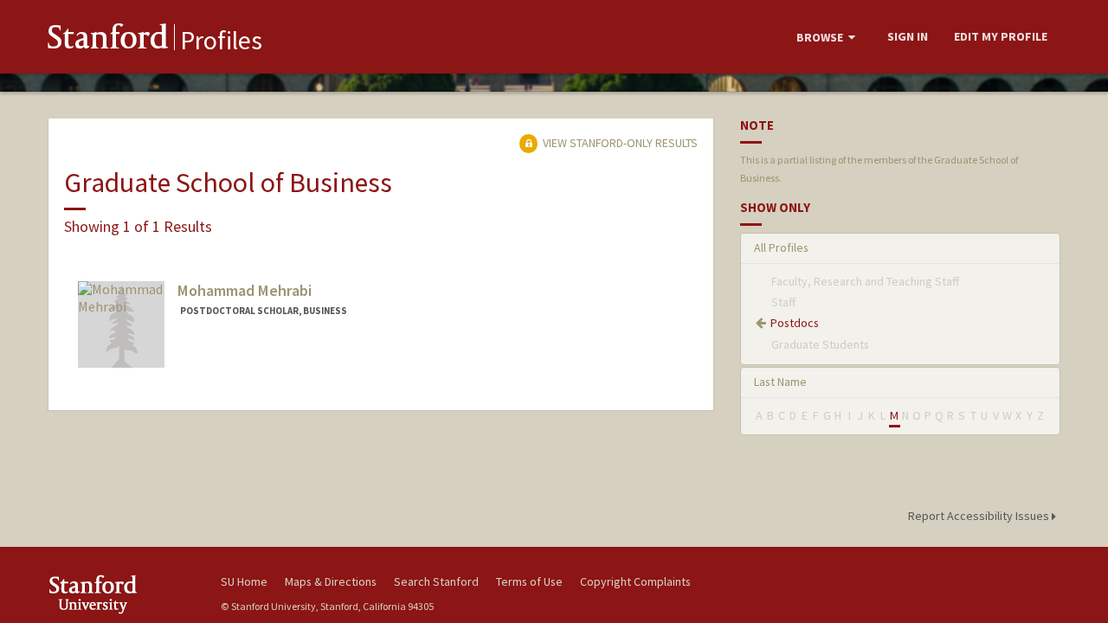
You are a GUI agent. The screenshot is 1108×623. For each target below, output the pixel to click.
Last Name (780, 381)
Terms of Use (529, 581)
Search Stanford (436, 581)
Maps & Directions (331, 581)
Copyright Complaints (635, 581)
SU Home (244, 581)
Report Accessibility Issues (980, 515)
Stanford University (121, 594)
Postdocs (794, 323)
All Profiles (781, 247)
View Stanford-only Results (619, 143)
